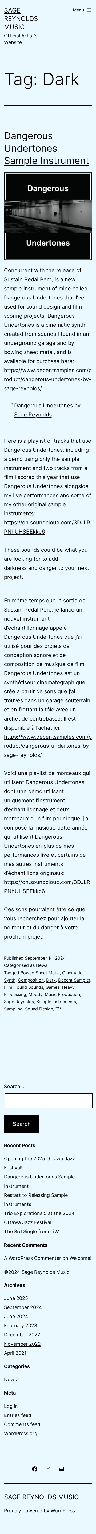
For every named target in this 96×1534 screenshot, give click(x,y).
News (41, 965)
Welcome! (80, 1258)
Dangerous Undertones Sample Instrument (46, 148)
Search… (14, 1086)
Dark (51, 980)
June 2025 (16, 1298)
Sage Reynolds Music (21, 18)
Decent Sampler (74, 980)
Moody (35, 994)
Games (52, 987)
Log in (11, 1406)
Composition (31, 980)
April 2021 (15, 1353)
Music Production (62, 994)
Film (8, 987)
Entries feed (17, 1415)
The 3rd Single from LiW (31, 1231)
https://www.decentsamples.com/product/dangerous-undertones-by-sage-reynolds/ (48, 379)
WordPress (63, 1510)
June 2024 (16, 1316)
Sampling (13, 1008)
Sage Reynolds (19, 1001)
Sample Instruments (56, 1001)
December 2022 (22, 1334)
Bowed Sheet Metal (40, 972)
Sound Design (39, 1008)
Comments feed (22, 1424)
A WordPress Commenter (32, 1258)
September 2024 (23, 1307)
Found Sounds (29, 987)
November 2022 (22, 1344)
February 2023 (20, 1325)
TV (58, 1008)
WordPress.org (20, 1433)
